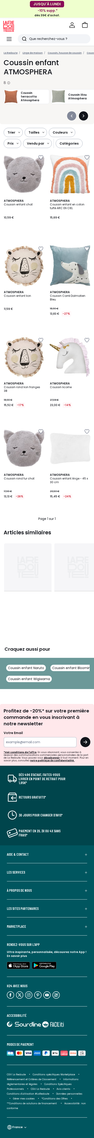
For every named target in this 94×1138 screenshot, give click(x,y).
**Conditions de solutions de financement (32, 1103)
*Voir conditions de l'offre (20, 752)
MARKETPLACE (16, 926)
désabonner (52, 758)
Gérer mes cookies (24, 1098)
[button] (84, 25)
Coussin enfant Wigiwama (29, 679)
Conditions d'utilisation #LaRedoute (28, 1094)
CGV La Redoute (16, 1074)
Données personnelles (69, 1094)
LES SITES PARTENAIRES (23, 908)
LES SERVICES (16, 872)
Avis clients (63, 1089)
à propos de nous (19, 890)
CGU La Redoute (40, 1089)
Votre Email (13, 733)
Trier (11, 132)
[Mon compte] (72, 25)
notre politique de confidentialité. (52, 760)
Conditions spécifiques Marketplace (54, 1074)
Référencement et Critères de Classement (31, 1079)
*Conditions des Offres (55, 1098)
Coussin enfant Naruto (26, 668)
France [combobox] (17, 1127)
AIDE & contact (18, 854)
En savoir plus (17, 956)
